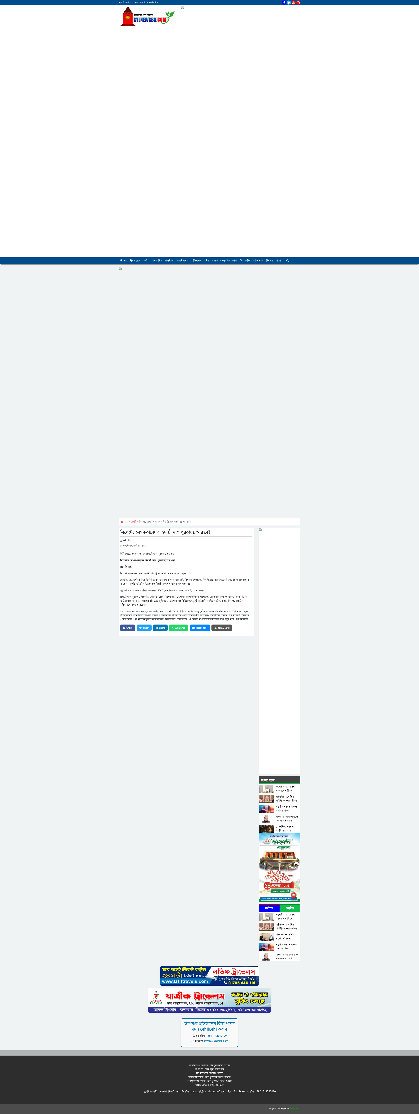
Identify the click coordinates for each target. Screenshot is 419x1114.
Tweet (146, 627)
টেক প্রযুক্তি (245, 260)
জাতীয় (146, 260)
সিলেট (132, 522)
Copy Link (224, 627)
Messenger (201, 627)
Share (129, 627)
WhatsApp (180, 627)
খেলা (234, 260)
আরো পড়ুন (267, 780)
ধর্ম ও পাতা (258, 260)
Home (123, 260)
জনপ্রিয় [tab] (290, 908)
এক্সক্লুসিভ (225, 260)
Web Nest (295, 1108)
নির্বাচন (269, 260)
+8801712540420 (216, 1036)
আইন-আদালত (211, 260)
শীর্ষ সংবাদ (135, 260)
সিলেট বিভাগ (182, 260)
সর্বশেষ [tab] (269, 908)
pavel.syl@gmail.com (215, 1041)
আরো (278, 260)
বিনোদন (197, 260)
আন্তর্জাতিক (157, 260)
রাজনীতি (169, 260)
